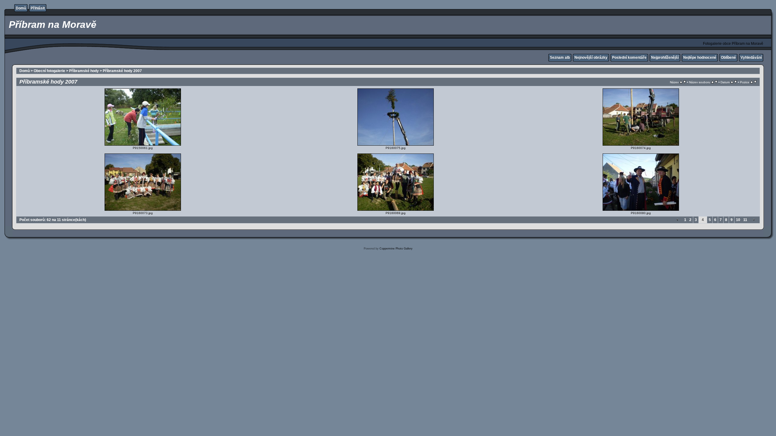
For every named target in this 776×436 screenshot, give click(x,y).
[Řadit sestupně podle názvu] (684, 82)
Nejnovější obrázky (590, 57)
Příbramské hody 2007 (122, 71)
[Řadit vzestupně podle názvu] (681, 82)
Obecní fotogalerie (49, 71)
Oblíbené (728, 57)
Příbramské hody (84, 71)
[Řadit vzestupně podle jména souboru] (712, 82)
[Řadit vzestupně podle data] (732, 82)
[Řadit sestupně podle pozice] (755, 82)
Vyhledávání (751, 57)
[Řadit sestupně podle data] (735, 82)
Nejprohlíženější (665, 57)
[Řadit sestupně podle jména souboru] (716, 82)
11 (745, 220)
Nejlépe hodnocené (699, 57)
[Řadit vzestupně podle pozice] (751, 82)
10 (738, 220)
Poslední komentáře (629, 57)
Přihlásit (38, 8)
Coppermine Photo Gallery (396, 248)
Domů (21, 8)
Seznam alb (560, 57)
